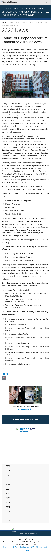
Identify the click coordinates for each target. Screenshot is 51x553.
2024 (8, 475)
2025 (8, 470)
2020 (8, 493)
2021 (8, 489)
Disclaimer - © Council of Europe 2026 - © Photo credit (25, 547)
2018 (8, 502)
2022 (8, 484)
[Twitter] (7, 374)
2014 (8, 520)
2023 (8, 480)
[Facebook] (3, 374)
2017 (8, 507)
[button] (25, 2)
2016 (8, 511)
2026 (8, 466)
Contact (25, 550)
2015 (8, 516)
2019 (8, 498)
